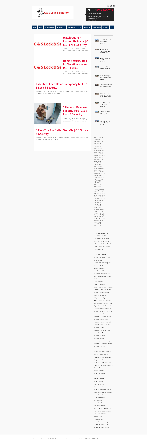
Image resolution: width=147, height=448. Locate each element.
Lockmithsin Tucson (99, 311)
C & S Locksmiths (98, 281)
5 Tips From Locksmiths (100, 254)
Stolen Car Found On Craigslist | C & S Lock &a (103, 365)
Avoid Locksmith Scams (100, 271)
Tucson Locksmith (99, 376)
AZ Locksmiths (98, 260)
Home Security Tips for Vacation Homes (103, 300)
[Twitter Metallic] (111, 6)
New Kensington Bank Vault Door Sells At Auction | (103, 354)
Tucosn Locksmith (99, 370)
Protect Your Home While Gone (102, 357)
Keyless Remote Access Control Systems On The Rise (103, 308)
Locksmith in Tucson (99, 335)
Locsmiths (97, 349)
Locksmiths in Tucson (100, 346)
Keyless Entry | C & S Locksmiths (103, 306)
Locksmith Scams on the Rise (102, 325)
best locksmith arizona (100, 403)
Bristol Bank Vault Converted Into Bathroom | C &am (103, 276)
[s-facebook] (108, 6)
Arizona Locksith (98, 265)
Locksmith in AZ (98, 333)
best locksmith (98, 400)
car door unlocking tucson (101, 427)
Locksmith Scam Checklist (101, 319)
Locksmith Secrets (99, 327)
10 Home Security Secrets (101, 233)
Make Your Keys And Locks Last (102, 352)
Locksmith (109, 311)
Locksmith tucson (99, 338)
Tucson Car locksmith (100, 373)
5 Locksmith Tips (98, 249)
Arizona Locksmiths (99, 268)
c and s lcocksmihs (99, 419)
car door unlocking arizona (101, 424)
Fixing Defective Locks (100, 295)
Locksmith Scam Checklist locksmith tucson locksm (103, 322)
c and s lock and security (101, 422)
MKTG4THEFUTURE (93, 438)
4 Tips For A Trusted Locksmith (102, 244)
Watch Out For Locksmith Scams (103, 392)
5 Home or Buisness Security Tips (103, 246)
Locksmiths (97, 343)
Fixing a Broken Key (99, 298)
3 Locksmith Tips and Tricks (101, 238)
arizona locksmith (99, 395)
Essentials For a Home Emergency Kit (103, 289)
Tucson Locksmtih (99, 381)
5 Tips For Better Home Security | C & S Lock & (103, 252)
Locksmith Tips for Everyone (102, 330)
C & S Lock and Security (100, 279)
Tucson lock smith (99, 387)
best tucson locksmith (100, 414)
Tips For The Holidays (100, 368)
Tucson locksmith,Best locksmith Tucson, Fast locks (103, 389)
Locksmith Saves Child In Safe (102, 316)
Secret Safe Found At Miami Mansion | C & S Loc (103, 362)
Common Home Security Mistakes (103, 287)
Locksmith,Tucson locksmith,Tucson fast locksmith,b (103, 341)
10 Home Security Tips (100, 236)
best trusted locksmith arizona (102, 408)
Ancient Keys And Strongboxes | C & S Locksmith (103, 263)
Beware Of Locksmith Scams (102, 273)
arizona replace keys (99, 397)
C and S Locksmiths (99, 284)
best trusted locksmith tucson (102, 411)
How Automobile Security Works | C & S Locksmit (103, 303)
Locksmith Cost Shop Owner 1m (103, 314)
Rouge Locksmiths (99, 360)
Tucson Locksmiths (99, 378)
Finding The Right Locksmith (102, 292)
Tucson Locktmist (99, 384)
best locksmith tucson (100, 405)
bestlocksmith (98, 416)
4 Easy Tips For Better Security (102, 241)
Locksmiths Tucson (106, 343)
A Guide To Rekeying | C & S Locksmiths (103, 257)
